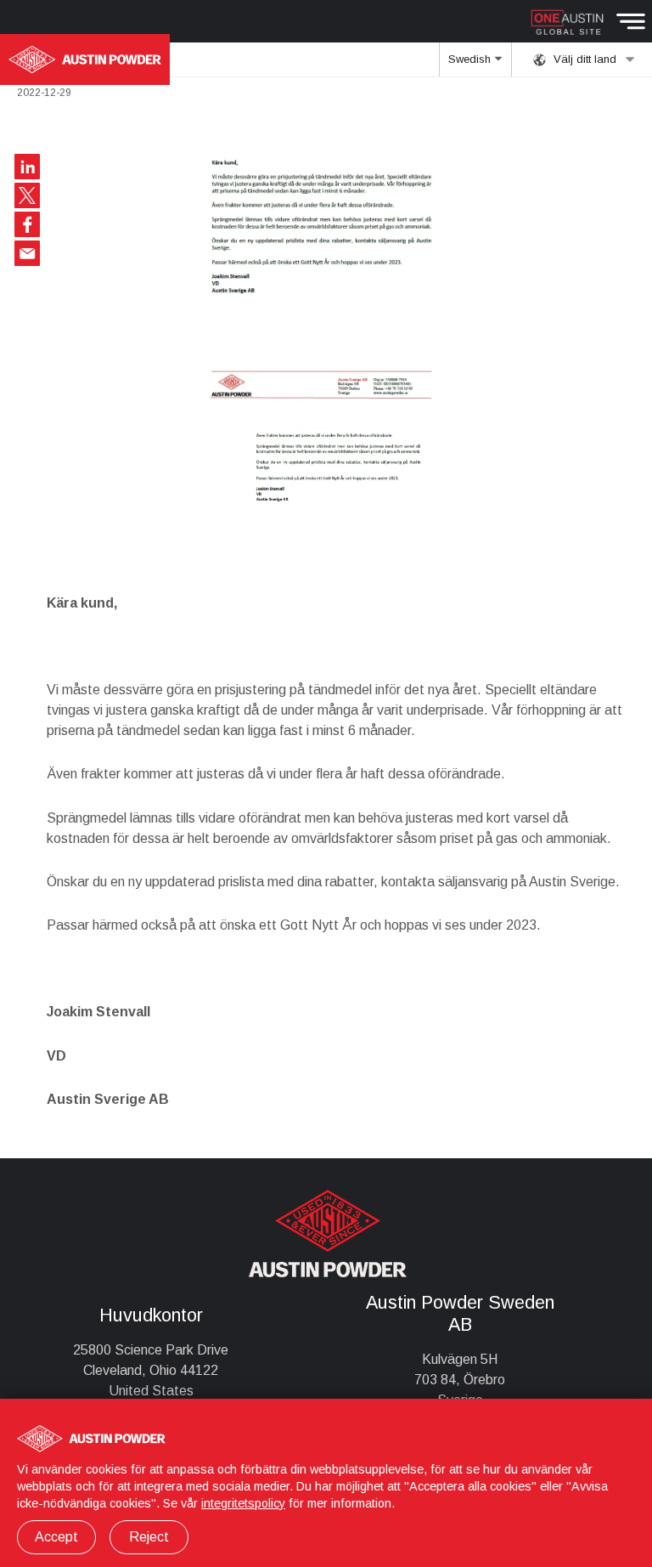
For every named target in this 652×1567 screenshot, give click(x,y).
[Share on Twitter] (27, 195)
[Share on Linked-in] (27, 166)
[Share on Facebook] (27, 224)
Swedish (471, 59)
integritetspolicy (243, 1503)
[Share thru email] (27, 253)
